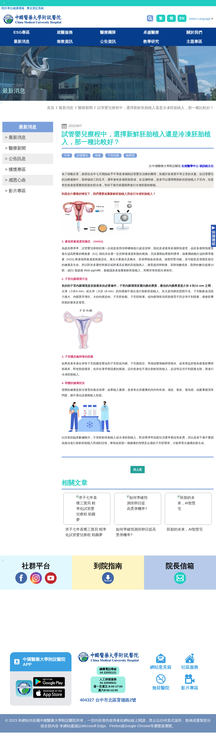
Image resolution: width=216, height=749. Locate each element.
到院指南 (108, 578)
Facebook (21, 578)
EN (181, 18)
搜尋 (150, 18)
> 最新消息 (15, 137)
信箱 (180, 578)
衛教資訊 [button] (65, 41)
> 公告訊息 (15, 158)
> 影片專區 (15, 190)
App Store (49, 694)
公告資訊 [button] (108, 41)
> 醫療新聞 (15, 148)
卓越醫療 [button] (151, 32)
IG (36, 578)
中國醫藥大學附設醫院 (108, 657)
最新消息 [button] (22, 41)
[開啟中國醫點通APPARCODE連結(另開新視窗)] (24, 688)
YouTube (51, 578)
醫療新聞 (85, 108)
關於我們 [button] (194, 32)
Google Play (49, 682)
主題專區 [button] (194, 41)
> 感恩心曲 (15, 180)
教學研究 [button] (151, 41)
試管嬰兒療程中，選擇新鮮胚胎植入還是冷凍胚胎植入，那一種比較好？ (155, 108)
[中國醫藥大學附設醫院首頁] (31, 19)
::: (4, 3)
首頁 (50, 108)
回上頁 (137, 469)
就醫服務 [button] (65, 32)
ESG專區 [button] (21, 32)
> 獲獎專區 (15, 169)
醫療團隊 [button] (108, 32)
